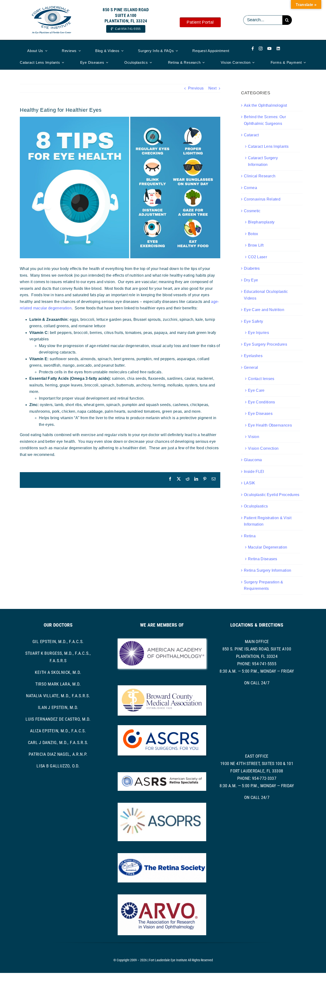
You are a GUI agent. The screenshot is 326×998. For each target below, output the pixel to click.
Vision (253, 437)
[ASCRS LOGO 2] (162, 727)
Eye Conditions (261, 402)
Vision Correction (263, 448)
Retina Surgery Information (267, 570)
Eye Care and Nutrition (264, 310)
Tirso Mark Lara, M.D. (58, 683)
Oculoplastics (256, 506)
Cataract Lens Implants (268, 146)
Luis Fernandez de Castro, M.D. (58, 719)
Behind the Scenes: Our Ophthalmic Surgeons (265, 120)
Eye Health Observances (270, 425)
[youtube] (269, 48)
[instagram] (261, 48)
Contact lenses (261, 379)
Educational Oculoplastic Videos (266, 295)
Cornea (250, 188)
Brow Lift (255, 245)
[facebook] (253, 48)
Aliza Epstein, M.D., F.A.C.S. (58, 730)
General (251, 367)
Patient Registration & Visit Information (267, 521)
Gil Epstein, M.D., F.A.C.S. (58, 641)
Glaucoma (253, 460)
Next (212, 88)
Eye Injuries (258, 333)
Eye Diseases (260, 414)
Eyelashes (253, 356)
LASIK (249, 483)
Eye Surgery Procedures (265, 344)
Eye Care (256, 390)
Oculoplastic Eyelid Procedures (272, 495)
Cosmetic (252, 211)
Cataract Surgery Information (263, 161)
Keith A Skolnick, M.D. (58, 672)
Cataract (251, 135)
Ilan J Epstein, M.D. (58, 707)
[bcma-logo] (162, 687)
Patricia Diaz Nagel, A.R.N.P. (58, 754)
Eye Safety (253, 321)
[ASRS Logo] (162, 774)
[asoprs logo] (162, 805)
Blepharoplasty (261, 222)
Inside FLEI (254, 472)
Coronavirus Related (262, 199)
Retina (250, 536)
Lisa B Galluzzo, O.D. (58, 765)
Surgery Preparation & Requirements (263, 585)
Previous (196, 88)
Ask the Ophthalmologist (265, 105)
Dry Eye (251, 280)
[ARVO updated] (162, 896)
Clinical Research (259, 176)
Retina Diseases (262, 559)
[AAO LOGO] (162, 640)
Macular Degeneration (267, 547)
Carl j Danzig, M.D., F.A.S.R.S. (58, 742)
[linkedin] (278, 48)
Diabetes (252, 268)
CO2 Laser (257, 257)
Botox (253, 234)
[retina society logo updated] (162, 855)
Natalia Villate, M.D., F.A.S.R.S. (58, 695)
